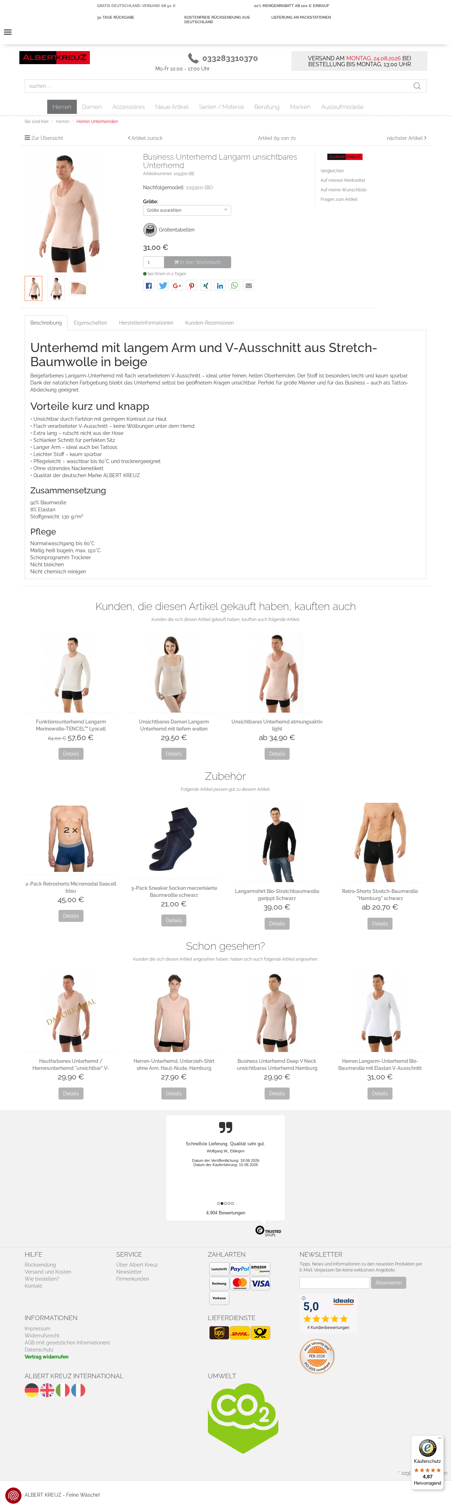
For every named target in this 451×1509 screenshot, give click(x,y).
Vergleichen (332, 170)
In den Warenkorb (200, 262)
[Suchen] (419, 86)
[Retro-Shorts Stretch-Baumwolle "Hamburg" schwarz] (380, 842)
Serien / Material (221, 106)
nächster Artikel (405, 138)
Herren (62, 106)
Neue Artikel (172, 106)
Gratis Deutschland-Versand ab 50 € (136, 6)
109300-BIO (199, 187)
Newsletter (129, 1272)
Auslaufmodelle (342, 106)
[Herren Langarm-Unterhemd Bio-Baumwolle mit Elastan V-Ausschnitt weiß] (380, 1012)
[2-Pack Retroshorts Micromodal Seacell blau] (71, 839)
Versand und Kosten (48, 1272)
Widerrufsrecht (42, 1335)
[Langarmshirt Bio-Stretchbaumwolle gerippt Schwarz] (277, 842)
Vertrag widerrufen (46, 1357)
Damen (92, 106)
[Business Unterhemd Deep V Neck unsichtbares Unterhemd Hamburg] (277, 1012)
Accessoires (128, 106)
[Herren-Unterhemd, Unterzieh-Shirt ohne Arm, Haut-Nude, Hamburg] (174, 1012)
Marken (300, 106)
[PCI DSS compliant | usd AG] (317, 1356)
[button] (148, 285)
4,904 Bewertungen (225, 1212)
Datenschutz (39, 1350)
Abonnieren (389, 1283)
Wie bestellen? (42, 1279)
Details (71, 754)
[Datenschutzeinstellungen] (13, 1496)
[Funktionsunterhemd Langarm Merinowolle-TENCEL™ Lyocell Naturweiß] (71, 672)
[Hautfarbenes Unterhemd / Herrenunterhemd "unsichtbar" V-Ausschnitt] (71, 1012)
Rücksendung (40, 1265)
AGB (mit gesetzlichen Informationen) (67, 1342)
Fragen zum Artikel (339, 199)
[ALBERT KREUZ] (54, 57)
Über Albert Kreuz (137, 1265)
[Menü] (439, 1439)
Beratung (266, 106)
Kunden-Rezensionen (209, 323)
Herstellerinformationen (146, 323)
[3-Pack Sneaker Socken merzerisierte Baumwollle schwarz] (174, 841)
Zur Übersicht (47, 138)
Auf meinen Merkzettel (343, 180)
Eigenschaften (90, 323)
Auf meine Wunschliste (343, 189)
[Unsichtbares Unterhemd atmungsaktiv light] (277, 672)
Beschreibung (46, 323)
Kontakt (33, 1286)
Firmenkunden (132, 1279)
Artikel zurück (146, 138)
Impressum (37, 1328)
